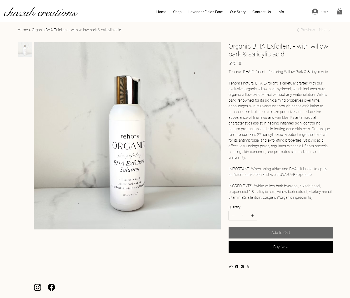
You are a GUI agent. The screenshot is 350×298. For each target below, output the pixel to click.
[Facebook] (236, 266)
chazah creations (40, 12)
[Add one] (252, 215)
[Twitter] (248, 266)
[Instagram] (37, 287)
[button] (339, 11)
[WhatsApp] (231, 266)
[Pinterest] (242, 266)
